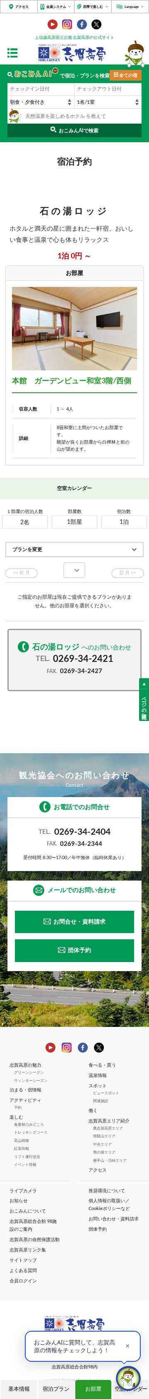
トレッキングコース (31, 1132)
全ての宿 (128, 76)
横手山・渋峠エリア (110, 1161)
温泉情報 (98, 1076)
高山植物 (21, 1141)
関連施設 (100, 1101)
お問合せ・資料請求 (79, 922)
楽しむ (16, 1117)
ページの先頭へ (144, 705)
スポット (98, 1086)
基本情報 (19, 1389)
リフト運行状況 (27, 1157)
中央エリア (102, 1144)
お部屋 (93, 1389)
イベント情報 (25, 1165)
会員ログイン (23, 1281)
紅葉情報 (21, 1149)
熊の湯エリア (104, 1152)
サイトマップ (23, 1260)
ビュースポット (106, 1093)
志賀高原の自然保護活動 (35, 1240)
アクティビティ (25, 1100)
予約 (18, 1108)
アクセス (22, 7)
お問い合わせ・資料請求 (114, 1219)
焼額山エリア (104, 1136)
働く (93, 1111)
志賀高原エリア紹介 (109, 1121)
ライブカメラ (23, 1191)
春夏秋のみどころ (29, 1125)
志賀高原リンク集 (28, 1250)
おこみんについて (28, 1211)
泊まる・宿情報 (25, 1090)
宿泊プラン (56, 1389)
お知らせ (19, 1201)
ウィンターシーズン (31, 1081)
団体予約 (79, 950)
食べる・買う (102, 1065)
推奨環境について (107, 1191)
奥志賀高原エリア (108, 1128)
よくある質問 (23, 1271)
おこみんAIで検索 (79, 130)
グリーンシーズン (29, 1072)
